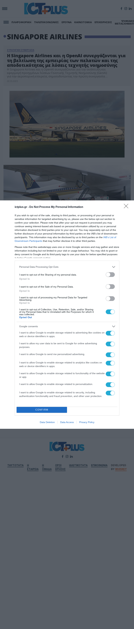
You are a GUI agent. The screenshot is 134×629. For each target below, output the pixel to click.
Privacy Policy (86, 422)
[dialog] (67, 314)
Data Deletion (47, 422)
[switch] (110, 274)
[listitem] (67, 267)
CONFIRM (41, 409)
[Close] (127, 207)
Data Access (67, 422)
